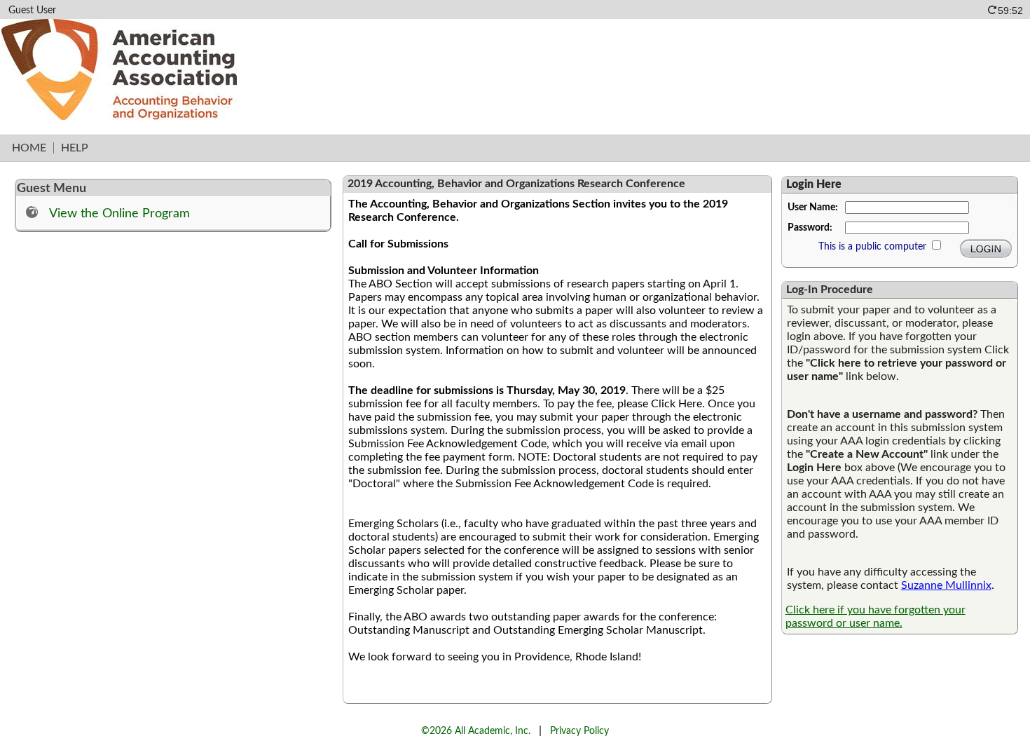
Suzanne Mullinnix (946, 585)
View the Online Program (119, 213)
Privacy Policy (579, 731)
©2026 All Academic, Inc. (475, 731)
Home (29, 148)
